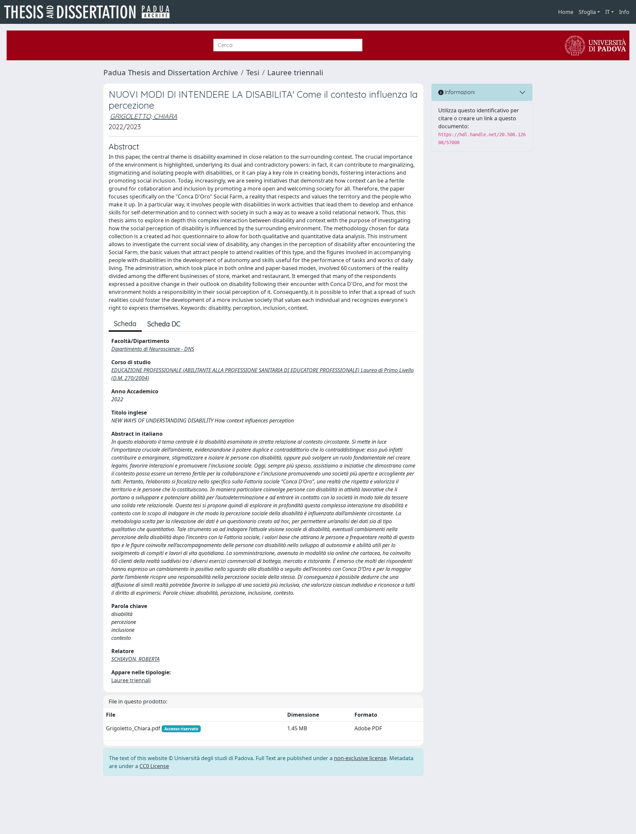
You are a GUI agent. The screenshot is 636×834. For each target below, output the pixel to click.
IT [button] (607, 12)
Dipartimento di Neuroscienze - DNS (152, 349)
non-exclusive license (360, 758)
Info (624, 12)
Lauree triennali (295, 72)
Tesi (252, 72)
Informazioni (459, 92)
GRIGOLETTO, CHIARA (143, 116)
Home (565, 12)
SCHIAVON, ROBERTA (135, 659)
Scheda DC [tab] (164, 324)
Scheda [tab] (125, 323)
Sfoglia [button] (587, 12)
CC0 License (154, 766)
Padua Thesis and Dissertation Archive (170, 72)
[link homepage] (89, 12)
